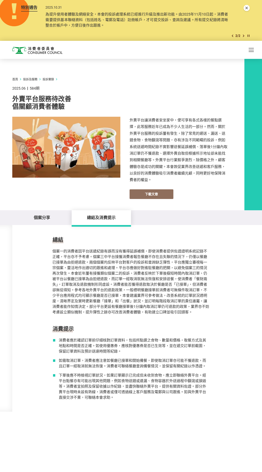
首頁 (15, 79)
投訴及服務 (30, 79)
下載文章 (151, 194)
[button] (232, 35)
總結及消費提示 (101, 217)
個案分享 (42, 217)
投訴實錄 (48, 79)
